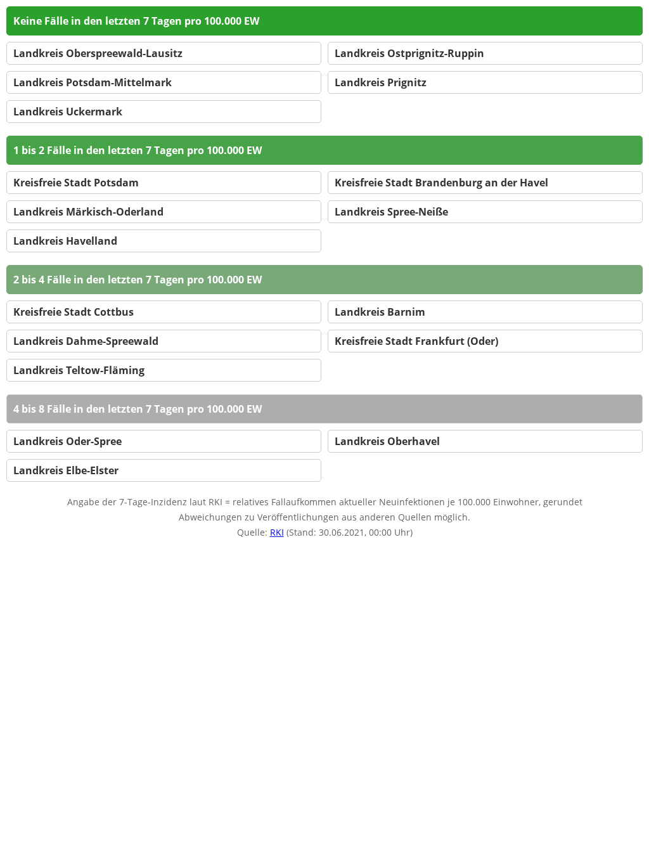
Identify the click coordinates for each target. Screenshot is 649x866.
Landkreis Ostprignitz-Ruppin (409, 53)
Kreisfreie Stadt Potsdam (76, 183)
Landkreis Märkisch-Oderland (88, 212)
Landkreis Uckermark (67, 112)
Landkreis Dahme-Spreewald (85, 341)
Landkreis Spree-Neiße (391, 212)
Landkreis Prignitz (381, 82)
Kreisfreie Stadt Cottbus (73, 312)
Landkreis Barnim (380, 312)
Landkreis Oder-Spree (67, 441)
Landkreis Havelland (65, 241)
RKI (277, 532)
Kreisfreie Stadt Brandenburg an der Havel (441, 183)
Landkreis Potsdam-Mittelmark (92, 82)
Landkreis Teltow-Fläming (79, 370)
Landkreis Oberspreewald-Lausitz (98, 53)
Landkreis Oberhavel (387, 441)
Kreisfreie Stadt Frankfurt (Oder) (416, 341)
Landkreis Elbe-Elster (66, 470)
